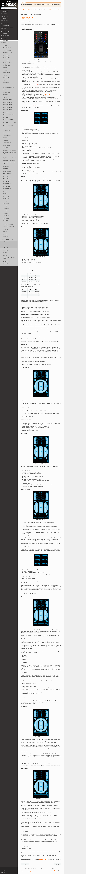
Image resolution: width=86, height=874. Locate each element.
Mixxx (9, 1)
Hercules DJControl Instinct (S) (8, 117)
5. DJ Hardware (4, 18)
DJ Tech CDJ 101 (6, 75)
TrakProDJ (5, 252)
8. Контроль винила (5, 23)
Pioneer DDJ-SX (5, 215)
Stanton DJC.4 (5, 234)
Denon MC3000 (6, 69)
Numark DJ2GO (5, 176)
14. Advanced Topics (5, 35)
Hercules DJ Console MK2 (7, 104)
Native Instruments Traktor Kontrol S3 (9, 160)
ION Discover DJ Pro (6, 130)
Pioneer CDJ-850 (6, 205)
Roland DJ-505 (5, 229)
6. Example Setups (4, 20)
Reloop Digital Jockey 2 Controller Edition (8, 222)
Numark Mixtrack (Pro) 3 (7, 186)
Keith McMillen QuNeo (7, 132)
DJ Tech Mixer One (6, 84)
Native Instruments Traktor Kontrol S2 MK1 (9, 153)
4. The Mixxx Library (5, 16)
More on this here (48, 94)
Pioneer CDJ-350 (6, 203)
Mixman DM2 (5, 147)
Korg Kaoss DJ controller (7, 135)
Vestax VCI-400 (5, 265)
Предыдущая (25, 864)
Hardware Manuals (27, 9)
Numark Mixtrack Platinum (7, 183)
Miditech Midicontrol (6, 145)
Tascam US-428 (5, 250)
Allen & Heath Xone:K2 (7, 47)
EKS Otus (4, 89)
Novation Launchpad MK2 (7, 173)
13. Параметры (4, 33)
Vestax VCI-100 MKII (6, 261)
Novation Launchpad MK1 (7, 171)
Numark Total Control (6, 198)
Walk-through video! (26, 18)
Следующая (57, 864)
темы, (42, 870)
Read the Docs (55, 870)
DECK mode (6, 247)
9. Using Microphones (5, 25)
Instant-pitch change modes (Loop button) (9, 243)
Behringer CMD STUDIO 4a (7, 62)
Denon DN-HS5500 (6, 65)
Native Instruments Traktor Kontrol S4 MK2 (9, 163)
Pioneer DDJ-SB (5, 210)
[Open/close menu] (0, 40)
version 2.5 (38, 6)
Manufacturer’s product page (28, 17)
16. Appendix (3, 38)
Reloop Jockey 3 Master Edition (8, 226)
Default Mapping (6, 241)
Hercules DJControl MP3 (7, 121)
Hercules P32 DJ (6, 127)
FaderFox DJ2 (5, 94)
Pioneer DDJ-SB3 (6, 213)
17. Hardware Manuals (5, 40)
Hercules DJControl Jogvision (8, 119)
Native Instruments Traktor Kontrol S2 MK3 (9, 158)
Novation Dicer (5, 168)
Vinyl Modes (6, 245)
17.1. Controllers (5, 42)
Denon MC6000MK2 (6, 72)
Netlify (29, 871)
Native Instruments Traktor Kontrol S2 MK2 (9, 156)
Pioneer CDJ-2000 (6, 201)
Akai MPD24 (5, 45)
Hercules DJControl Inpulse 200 (8, 114)
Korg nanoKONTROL (6, 137)
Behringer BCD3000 (6, 55)
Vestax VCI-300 (5, 263)
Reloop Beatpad (5, 220)
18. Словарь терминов (5, 266)
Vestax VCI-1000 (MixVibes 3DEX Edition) (9, 258)
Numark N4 (5, 191)
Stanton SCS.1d (5, 236)
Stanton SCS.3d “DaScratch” (8, 239)
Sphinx (31, 870)
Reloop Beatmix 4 (6, 218)
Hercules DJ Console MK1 (7, 102)
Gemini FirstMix (5, 97)
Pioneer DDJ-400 (6, 208)
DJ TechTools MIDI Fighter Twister (8, 87)
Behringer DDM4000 (6, 64)
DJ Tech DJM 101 (6, 77)
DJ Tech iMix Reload (6, 79)
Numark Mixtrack (6, 181)
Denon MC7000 (6, 74)
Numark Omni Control (6, 195)
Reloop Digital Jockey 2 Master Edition (9, 224)
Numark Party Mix (6, 196)
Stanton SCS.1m (5, 238)
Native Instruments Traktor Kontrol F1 (9, 150)
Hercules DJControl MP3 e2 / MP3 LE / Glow (9, 123)
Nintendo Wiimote (6, 166)
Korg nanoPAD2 (5, 140)
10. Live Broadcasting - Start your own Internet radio (8, 28)
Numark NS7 (5, 193)
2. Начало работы (4, 13)
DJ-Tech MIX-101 (6, 82)
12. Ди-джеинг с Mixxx (5, 31)
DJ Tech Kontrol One (6, 80)
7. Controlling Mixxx (5, 21)
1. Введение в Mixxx (5, 11)
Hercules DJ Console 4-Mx (7, 99)
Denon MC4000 (6, 70)
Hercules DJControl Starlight (8, 125)
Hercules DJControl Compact (8, 112)
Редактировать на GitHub (55, 9)
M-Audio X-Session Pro (7, 142)
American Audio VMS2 (7, 50)
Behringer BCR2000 (6, 57)
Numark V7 (5, 200)
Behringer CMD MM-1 (7, 60)
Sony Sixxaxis (5, 231)
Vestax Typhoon (5, 255)
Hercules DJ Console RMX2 (7, 109)
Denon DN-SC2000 (6, 67)
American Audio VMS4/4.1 (7, 52)
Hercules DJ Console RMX (7, 107)
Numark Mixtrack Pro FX (7, 188)
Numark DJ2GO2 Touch (7, 178)
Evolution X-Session (6, 92)
